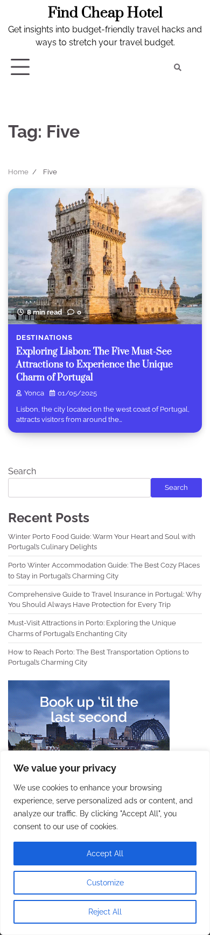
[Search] (178, 67)
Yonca (34, 393)
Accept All (105, 853)
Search (22, 471)
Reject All (105, 911)
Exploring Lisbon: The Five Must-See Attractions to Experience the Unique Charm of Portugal (94, 365)
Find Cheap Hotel (105, 13)
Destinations (44, 337)
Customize (105, 882)
